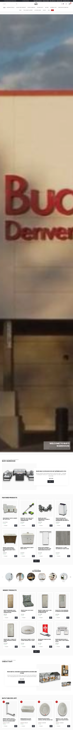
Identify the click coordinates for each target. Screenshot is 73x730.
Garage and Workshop (21, 7)
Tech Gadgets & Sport (28, 10)
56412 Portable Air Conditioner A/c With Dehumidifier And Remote (62, 519)
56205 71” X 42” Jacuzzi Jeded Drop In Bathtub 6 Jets (62, 720)
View (50, 481)
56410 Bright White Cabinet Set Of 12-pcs (10, 519)
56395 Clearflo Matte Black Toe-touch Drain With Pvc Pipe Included (9, 720)
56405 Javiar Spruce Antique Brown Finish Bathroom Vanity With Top (9, 549)
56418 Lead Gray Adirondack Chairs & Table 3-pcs (44, 519)
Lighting (46, 7)
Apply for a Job (59, 0)
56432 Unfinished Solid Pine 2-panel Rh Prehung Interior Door (10, 611)
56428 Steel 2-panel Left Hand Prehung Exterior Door (10, 640)
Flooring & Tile (53, 7)
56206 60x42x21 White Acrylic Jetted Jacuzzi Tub (45, 719)
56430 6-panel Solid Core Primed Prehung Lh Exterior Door (44, 611)
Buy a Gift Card (53, 0)
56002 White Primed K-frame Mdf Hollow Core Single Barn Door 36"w (44, 548)
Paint (20, 10)
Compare (5, 525)
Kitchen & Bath (40, 7)
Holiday (44, 10)
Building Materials (10, 7)
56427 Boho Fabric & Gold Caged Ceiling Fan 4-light (28, 640)
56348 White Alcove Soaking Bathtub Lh (26, 719)
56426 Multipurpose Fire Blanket (44, 640)
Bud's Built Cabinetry (38, 0)
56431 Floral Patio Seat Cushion (27, 611)
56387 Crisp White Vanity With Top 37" (27, 548)
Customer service (66, 0)
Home (4, 7)
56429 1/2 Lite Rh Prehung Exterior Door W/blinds (61, 611)
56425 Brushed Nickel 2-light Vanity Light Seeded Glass (62, 640)
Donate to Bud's (46, 0)
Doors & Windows (31, 7)
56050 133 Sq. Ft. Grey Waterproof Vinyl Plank (62, 548)
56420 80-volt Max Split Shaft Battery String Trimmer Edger (27, 519)
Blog (49, 10)
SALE (52, 10)
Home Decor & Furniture (63, 7)
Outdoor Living (38, 10)
